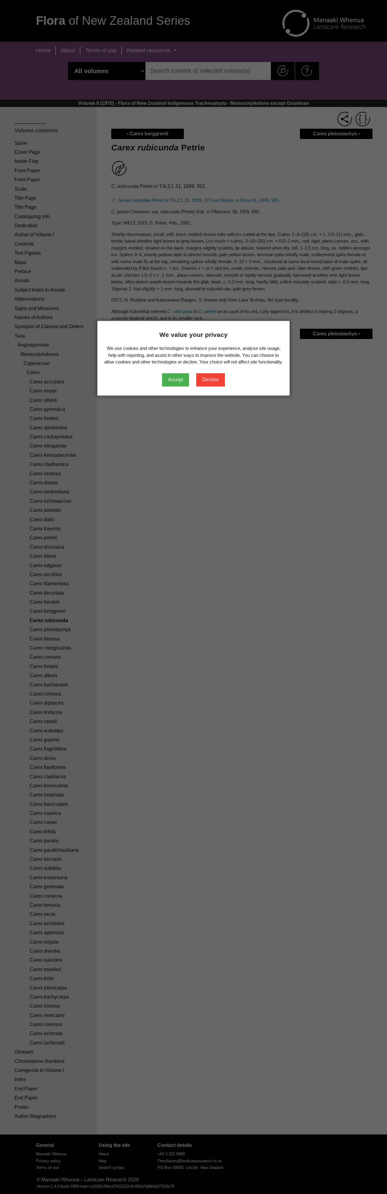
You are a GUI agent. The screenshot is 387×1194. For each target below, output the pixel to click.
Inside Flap (26, 161)
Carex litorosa (45, 638)
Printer (22, 1107)
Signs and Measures (37, 308)
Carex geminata (47, 886)
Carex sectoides (47, 923)
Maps (20, 262)
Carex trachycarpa (49, 996)
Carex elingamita (48, 445)
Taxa (20, 335)
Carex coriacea (46, 896)
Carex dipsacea (46, 702)
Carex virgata (44, 941)
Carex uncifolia (46, 574)
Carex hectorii (45, 602)
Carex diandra (45, 951)
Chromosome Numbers (39, 1061)
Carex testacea (46, 712)
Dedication (26, 225)
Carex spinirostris (48, 427)
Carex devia (43, 758)
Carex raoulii (43, 721)
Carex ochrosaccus (50, 501)
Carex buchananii (49, 684)
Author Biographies (35, 1116)
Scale (21, 189)
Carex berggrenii (48, 611)
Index (20, 1079)
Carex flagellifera (48, 748)
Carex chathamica (49, 464)
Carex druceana (47, 547)
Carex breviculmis (49, 785)
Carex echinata (46, 1033)
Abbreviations (29, 299)
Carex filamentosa (49, 583)
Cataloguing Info (32, 216)
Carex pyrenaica (47, 409)
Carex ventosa (45, 473)
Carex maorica (45, 813)
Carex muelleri (45, 969)
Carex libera (43, 556)
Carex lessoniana (48, 877)
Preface (23, 271)
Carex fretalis (44, 666)
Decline (210, 379)
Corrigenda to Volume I (39, 1070)
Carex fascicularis (49, 804)
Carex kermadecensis (53, 455)
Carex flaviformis (48, 767)
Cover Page (27, 152)
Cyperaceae (37, 363)
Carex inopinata (47, 794)
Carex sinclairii (46, 859)
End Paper (26, 1088)
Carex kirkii (42, 978)
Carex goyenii (45, 739)
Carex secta (42, 914)
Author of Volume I (34, 234)
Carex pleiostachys (50, 629)
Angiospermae (33, 344)
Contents (24, 244)
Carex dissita (44, 482)
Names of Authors (34, 317)
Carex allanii (43, 400)
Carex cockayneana (51, 436)
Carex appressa (47, 932)
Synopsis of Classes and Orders (49, 326)
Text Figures (28, 253)
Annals (22, 280)
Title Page (25, 198)
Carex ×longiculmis (50, 647)
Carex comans (45, 657)
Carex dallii (42, 519)
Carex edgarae (46, 565)
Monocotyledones (40, 354)
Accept (175, 379)
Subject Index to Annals (40, 289)
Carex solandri (45, 510)
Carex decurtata (47, 592)
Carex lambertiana (49, 491)
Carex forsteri (44, 418)
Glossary (24, 1051)
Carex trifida (43, 831)
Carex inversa (45, 1005)
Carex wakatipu (46, 730)
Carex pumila (44, 840)
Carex (33, 372)
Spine (21, 143)
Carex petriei (43, 537)
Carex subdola (45, 868)
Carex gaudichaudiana (54, 850)
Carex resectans (47, 1015)
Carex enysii (43, 390)
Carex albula (43, 675)
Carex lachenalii (47, 1042)
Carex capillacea (48, 776)
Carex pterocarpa (48, 987)
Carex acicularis (47, 381)
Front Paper (27, 170)
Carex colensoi (46, 1024)
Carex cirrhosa (45, 693)
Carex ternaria (45, 905)
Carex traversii (45, 528)
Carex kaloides (46, 960)
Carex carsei (43, 822)
